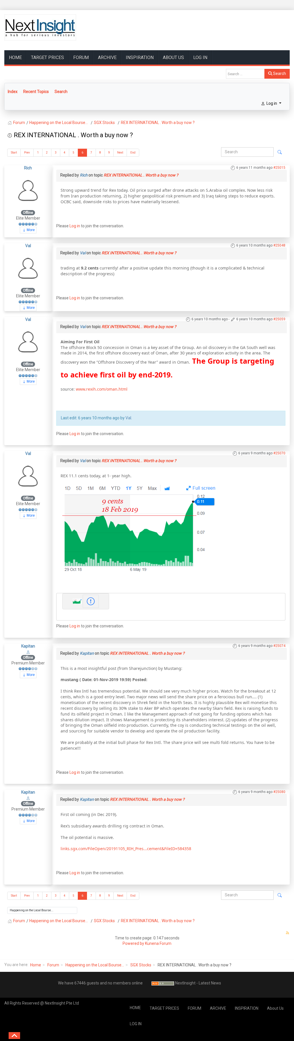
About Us (173, 57)
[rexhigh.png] (139, 526)
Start (14, 152)
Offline (28, 213)
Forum (53, 965)
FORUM (81, 57)
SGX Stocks (140, 965)
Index (13, 91)
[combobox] (245, 74)
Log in (74, 226)
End (133, 152)
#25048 (279, 245)
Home (35, 965)
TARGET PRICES (47, 57)
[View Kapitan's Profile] (28, 651)
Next (120, 152)
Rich (28, 168)
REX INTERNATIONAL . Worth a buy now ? (141, 175)
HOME (15, 57)
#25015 (279, 168)
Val (28, 245)
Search (279, 73)
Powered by (133, 943)
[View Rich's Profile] (28, 190)
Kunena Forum (158, 943)
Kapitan (28, 646)
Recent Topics (36, 91)
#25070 (279, 453)
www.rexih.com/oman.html (101, 389)
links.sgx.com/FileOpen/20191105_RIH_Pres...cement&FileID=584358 (126, 848)
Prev (27, 152)
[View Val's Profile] (28, 267)
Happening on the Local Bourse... (94, 965)
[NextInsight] (40, 27)
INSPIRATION (140, 57)
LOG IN (200, 57)
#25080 (279, 792)
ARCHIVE (107, 57)
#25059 (279, 319)
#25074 (279, 646)
